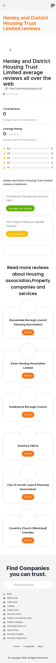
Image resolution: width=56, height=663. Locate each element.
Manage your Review (20, 208)
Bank (9, 594)
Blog (40, 646)
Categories (29, 646)
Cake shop (12, 602)
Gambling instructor (16, 626)
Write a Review (17, 234)
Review (28, 332)
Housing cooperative (17, 638)
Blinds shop (12, 598)
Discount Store (14, 614)
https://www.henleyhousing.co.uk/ (25, 88)
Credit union (13, 610)
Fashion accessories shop (19, 618)
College (10, 606)
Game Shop (12, 630)
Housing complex (15, 634)
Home (17, 646)
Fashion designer (15, 622)
